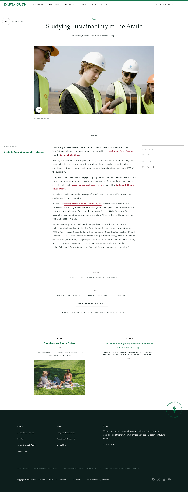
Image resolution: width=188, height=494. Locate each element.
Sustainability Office (69, 155)
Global (73, 278)
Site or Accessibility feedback (98, 480)
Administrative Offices (25, 433)
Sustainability (76, 295)
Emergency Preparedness (66, 433)
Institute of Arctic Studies (121, 151)
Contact (20, 427)
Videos (94, 19)
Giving (104, 4)
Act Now (107, 444)
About (83, 4)
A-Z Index (76, 480)
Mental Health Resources (66, 439)
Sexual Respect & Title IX (26, 445)
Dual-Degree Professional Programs (44, 468)
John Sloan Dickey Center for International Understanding (93, 312)
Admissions (38, 4)
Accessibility (61, 445)
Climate (60, 295)
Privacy (63, 480)
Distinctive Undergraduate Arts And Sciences (80, 468)
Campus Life (70, 4)
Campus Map (22, 451)
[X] (158, 480)
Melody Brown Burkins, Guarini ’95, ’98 (83, 203)
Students (123, 295)
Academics (54, 4)
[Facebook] (153, 480)
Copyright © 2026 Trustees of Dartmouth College (35, 480)
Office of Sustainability (101, 295)
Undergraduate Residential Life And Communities (122, 468)
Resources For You (165, 4)
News (93, 4)
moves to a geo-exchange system (86, 185)
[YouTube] (169, 480)
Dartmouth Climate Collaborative (99, 278)
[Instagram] (164, 480)
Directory (20, 439)
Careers (59, 427)
